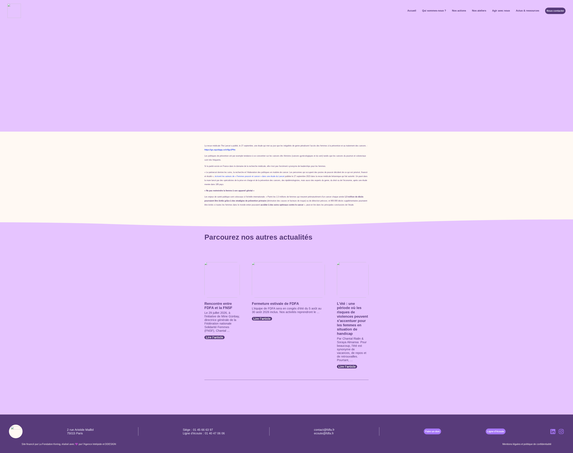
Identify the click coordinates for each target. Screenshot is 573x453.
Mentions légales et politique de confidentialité (526, 444)
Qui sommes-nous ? (434, 10)
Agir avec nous (501, 10)
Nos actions (459, 10)
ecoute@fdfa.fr (324, 433)
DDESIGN (110, 444)
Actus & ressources (527, 10)
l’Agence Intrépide (92, 444)
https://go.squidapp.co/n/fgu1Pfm (219, 150)
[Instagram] (561, 431)
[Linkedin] (553, 431)
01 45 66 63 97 (203, 429)
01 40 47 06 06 (215, 433)
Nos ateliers (479, 10)
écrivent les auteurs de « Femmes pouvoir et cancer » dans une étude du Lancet (249, 176)
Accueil (411, 10)
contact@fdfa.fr (324, 429)
